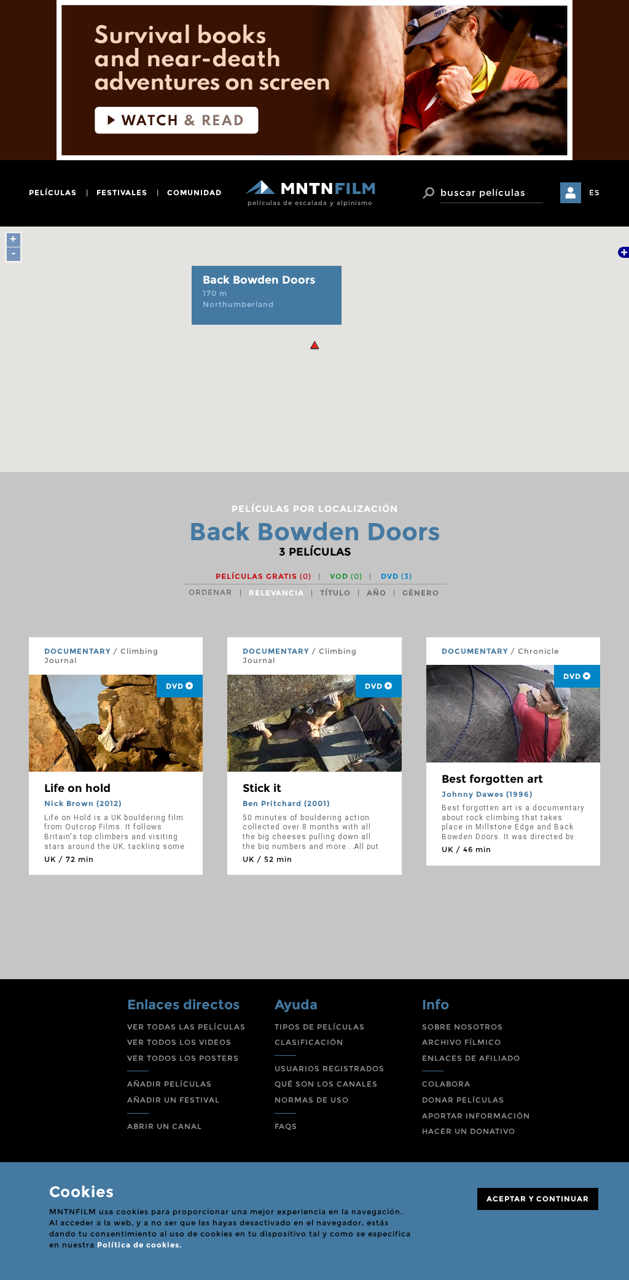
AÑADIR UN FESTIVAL (173, 1099)
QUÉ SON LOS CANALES (326, 1083)
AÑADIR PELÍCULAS (169, 1083)
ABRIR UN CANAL (164, 1126)
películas (53, 192)
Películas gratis (263, 576)
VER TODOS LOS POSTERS (183, 1058)
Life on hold (77, 788)
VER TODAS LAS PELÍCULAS (186, 1026)
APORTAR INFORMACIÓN (476, 1115)
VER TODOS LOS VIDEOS (179, 1042)
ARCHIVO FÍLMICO (461, 1042)
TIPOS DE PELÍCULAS (320, 1026)
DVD (396, 576)
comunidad (194, 192)
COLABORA (446, 1083)
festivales (121, 192)
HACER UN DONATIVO (468, 1131)
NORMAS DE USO (312, 1099)
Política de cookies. (139, 1244)
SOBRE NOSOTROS (462, 1026)
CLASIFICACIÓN (309, 1042)
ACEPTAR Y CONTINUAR (537, 1198)
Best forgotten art (492, 779)
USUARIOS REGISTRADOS (330, 1068)
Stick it (262, 788)
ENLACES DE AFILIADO (471, 1058)
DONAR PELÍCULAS (463, 1099)
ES (594, 192)
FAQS (286, 1126)
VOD (346, 576)
